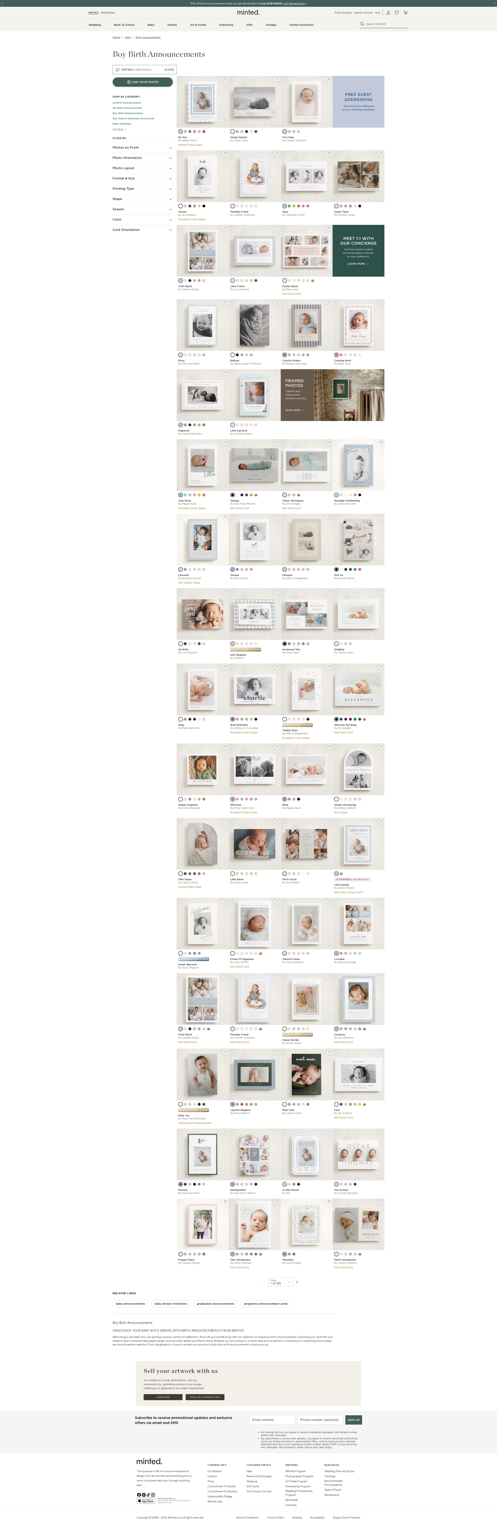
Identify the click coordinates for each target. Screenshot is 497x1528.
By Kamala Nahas (344, 578)
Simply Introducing (345, 804)
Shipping (252, 1481)
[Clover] (190, 131)
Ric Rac (182, 137)
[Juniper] (256, 1104)
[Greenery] (194, 206)
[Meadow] (345, 953)
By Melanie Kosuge (345, 962)
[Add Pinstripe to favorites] (329, 517)
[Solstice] (355, 569)
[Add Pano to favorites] (381, 1051)
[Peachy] (303, 1104)
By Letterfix (237, 658)
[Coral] (251, 495)
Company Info (217, 1464)
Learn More (163, 1397)
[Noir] (204, 206)
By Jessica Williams (345, 1262)
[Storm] (232, 1254)
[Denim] (345, 206)
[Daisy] (180, 799)
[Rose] (242, 131)
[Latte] (308, 569)
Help (249, 1471)
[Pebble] (298, 131)
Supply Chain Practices (346, 1517)
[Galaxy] (284, 643)
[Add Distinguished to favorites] (277, 1131)
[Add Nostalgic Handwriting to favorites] (381, 442)
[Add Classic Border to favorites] (329, 976)
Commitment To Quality (222, 1486)
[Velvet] (256, 1184)
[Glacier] (232, 873)
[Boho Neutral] (284, 873)
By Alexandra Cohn (293, 214)
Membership (331, 1495)
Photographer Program (299, 1476)
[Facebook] (139, 1494)
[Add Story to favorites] (225, 302)
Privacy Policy (275, 1517)
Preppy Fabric (186, 1259)
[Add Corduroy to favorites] (381, 976)
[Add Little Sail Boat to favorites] (277, 372)
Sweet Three (341, 211)
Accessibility (317, 1517)
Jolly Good (184, 500)
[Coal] (237, 355)
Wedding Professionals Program (299, 1493)
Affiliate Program (295, 1471)
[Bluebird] (232, 719)
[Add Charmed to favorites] (225, 517)
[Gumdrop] (185, 1104)
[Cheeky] (359, 569)
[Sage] (237, 131)
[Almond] (298, 953)
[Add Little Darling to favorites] (381, 821)
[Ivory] (308, 873)
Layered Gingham (240, 1110)
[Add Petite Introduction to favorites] (381, 1201)
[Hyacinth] (194, 355)
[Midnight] (256, 719)
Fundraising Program (297, 1486)
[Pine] (204, 1104)
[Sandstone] (289, 1028)
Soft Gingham (238, 654)
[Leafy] (308, 1104)
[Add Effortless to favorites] (277, 746)
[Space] (185, 643)
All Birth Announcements (127, 102)
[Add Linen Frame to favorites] (277, 228)
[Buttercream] (256, 206)
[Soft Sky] (284, 953)
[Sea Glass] (237, 425)
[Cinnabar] (204, 131)
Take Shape (185, 879)
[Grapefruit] (194, 799)
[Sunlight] (242, 643)
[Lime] (251, 206)
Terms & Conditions (247, 1517)
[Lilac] (199, 131)
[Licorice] (199, 1104)
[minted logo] (248, 12)
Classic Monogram (292, 500)
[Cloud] (336, 206)
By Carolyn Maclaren (294, 140)
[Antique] (350, 495)
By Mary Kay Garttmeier (192, 1118)
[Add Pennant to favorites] (225, 1131)
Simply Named (238, 137)
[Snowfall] (180, 1104)
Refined (234, 360)
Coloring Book (342, 360)
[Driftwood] (246, 425)
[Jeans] (256, 280)
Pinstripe (287, 575)
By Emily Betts (290, 652)
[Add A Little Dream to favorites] (329, 1131)
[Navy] (246, 131)
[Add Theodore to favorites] (329, 1201)
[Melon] (246, 799)
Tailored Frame (291, 959)
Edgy (181, 724)
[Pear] (345, 1028)
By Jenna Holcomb (345, 503)
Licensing (290, 1505)
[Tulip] (294, 131)
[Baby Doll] (308, 206)
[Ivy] (180, 1184)
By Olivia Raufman (292, 962)
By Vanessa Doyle (188, 289)
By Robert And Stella (294, 363)
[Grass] (199, 1254)
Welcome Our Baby (345, 724)
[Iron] (359, 206)
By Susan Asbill (239, 882)
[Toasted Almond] (204, 799)
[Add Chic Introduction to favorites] (277, 1201)
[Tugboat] (284, 206)
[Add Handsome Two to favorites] (329, 591)
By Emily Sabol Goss (242, 807)
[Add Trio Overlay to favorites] (381, 1131)
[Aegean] (341, 719)
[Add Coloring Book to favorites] (381, 302)
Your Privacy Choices (259, 1491)
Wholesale (291, 1500)
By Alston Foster (344, 887)
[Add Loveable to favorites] (381, 901)
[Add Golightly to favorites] (381, 591)
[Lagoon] (298, 719)
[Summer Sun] (251, 425)
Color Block (185, 286)
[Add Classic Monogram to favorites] (329, 442)
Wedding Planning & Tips (339, 1471)
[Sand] (355, 206)
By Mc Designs (342, 728)
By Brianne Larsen (344, 214)
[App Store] (146, 1502)
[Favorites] (397, 13)
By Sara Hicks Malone (242, 503)
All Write (183, 649)
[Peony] (185, 131)
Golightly (339, 649)
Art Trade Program (296, 1481)
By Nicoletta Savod (189, 578)
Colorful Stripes (291, 360)
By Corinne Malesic (241, 433)
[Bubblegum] (237, 719)
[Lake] (284, 355)
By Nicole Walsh (291, 1043)
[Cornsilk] (303, 953)
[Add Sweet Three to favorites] (381, 153)
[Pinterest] (143, 1494)
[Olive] (194, 873)
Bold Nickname (239, 724)
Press (211, 1481)
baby (128, 37)
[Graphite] (232, 1184)
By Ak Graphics (187, 214)
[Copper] (190, 873)
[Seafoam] (308, 643)
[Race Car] (289, 206)
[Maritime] (232, 425)
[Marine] (242, 495)
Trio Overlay (341, 1189)
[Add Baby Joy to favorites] (225, 1051)
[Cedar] (251, 1104)
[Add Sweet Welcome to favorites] (225, 901)
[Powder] (232, 280)
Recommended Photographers (333, 1482)
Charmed (183, 575)
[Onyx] (194, 1184)
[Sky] (232, 206)
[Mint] (303, 280)
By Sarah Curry (239, 140)
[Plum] (199, 643)
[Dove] (194, 280)
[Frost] (190, 1104)
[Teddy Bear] (298, 206)
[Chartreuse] (199, 495)
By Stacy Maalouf (188, 967)
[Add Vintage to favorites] (277, 442)
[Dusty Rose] (289, 873)
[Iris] (194, 569)
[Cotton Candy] (237, 206)
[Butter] (294, 280)
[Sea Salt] (180, 355)
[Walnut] (359, 719)
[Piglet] (246, 280)
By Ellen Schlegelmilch (295, 578)
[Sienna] (246, 495)
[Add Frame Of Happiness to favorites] (277, 901)
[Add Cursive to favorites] (225, 153)
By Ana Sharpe (291, 882)
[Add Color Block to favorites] (225, 228)
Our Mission (215, 1471)
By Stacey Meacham (190, 433)
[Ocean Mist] (345, 1254)
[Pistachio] (303, 1028)
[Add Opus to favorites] (329, 153)
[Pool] (185, 1254)
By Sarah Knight (291, 1262)
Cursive (182, 211)
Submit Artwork (363, 12)
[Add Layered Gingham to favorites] (277, 1051)
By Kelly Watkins (240, 1113)
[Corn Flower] (190, 355)
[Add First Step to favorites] (329, 79)
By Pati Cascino (239, 578)
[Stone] (308, 280)
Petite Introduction (345, 1259)
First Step (288, 137)
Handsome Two (291, 649)
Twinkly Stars (290, 730)
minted (93, 12)
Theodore (288, 1259)
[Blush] (185, 206)
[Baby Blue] (294, 1028)
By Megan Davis (187, 140)
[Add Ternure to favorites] (277, 517)
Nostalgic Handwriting (347, 500)
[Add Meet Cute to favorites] (329, 1051)
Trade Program (343, 12)
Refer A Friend (332, 1490)
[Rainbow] (336, 355)
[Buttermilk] (308, 1028)
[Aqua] (185, 495)
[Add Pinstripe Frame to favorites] (277, 153)
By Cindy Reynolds (189, 807)
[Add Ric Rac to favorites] (225, 79)
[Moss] (242, 280)
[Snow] (232, 131)
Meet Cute (288, 1110)
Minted (116, 37)
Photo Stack (289, 879)
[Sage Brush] (350, 569)
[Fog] (284, 131)
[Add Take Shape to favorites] (225, 821)
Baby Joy (183, 1115)
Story (181, 360)
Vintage (234, 500)
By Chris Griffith (239, 962)
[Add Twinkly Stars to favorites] (329, 666)
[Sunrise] (256, 425)
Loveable (339, 959)
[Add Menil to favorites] (329, 746)
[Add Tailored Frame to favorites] (329, 901)
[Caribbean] (289, 131)
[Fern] (246, 1254)
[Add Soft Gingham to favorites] (277, 591)
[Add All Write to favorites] (225, 591)
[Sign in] (388, 13)
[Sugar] (345, 495)
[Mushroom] (350, 1254)
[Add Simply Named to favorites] (277, 79)
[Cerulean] (289, 799)
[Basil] (355, 719)
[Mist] (242, 206)
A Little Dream (290, 1189)
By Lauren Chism (344, 652)
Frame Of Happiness (242, 959)
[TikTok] (148, 1494)
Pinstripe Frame (239, 211)
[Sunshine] (359, 355)
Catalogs (329, 1476)
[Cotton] (180, 953)
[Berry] (204, 355)
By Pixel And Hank (189, 363)
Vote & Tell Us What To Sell (205, 1397)
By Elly (286, 1193)
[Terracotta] (237, 1254)
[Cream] (185, 280)
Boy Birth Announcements (128, 113)
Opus (285, 211)
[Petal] (204, 280)
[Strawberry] (341, 953)
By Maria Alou (290, 289)
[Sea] (284, 1184)
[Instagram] (153, 1494)
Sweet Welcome (187, 964)
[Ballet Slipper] (180, 425)
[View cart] (405, 13)
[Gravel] (251, 1184)
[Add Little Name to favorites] (277, 821)
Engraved (183, 430)
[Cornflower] (289, 280)
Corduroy (339, 1034)
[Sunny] (199, 425)
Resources (331, 1464)
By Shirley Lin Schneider (244, 728)
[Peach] (242, 569)
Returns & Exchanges (259, 1476)
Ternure (234, 575)
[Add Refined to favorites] (277, 302)
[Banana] (246, 206)
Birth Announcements (148, 37)
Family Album (290, 286)
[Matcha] (308, 953)
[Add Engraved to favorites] (225, 372)
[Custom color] (312, 280)
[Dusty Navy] (190, 206)
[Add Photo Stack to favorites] (329, 821)
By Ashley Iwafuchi (345, 807)
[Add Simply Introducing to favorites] (381, 746)
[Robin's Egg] (336, 873)
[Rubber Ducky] (294, 206)
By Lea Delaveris (239, 289)
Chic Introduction (240, 1259)
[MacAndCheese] (251, 280)
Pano (337, 1110)
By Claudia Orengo (189, 1262)
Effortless (235, 804)
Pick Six (338, 575)
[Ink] (190, 425)
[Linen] (256, 643)
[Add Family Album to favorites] (329, 228)
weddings (108, 12)
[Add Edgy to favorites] (225, 666)
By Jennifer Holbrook (242, 214)
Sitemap (297, 1517)
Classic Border (290, 1040)
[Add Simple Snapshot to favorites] (225, 746)
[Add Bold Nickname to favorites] (277, 666)
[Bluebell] (180, 131)
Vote (377, 12)
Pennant (183, 1189)
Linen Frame (237, 286)
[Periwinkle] (298, 280)
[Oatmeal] (355, 1028)
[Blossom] (242, 953)
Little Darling (341, 884)
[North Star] (284, 719)
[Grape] (350, 719)
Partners (291, 1464)
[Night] (336, 719)
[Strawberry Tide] (242, 425)
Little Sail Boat (238, 430)
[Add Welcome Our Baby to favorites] (381, 666)
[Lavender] (199, 206)
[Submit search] (362, 24)
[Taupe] (251, 131)
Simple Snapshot (188, 804)
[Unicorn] (194, 1254)
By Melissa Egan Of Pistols (245, 363)
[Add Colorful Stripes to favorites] (329, 302)
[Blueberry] (350, 355)
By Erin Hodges (291, 503)
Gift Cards (253, 1486)
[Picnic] (242, 1104)
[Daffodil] (246, 1104)
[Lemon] (294, 355)
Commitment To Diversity (223, 1491)
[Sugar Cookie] (345, 355)
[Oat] (185, 799)
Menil (285, 804)
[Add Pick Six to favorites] (381, 517)
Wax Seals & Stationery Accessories (133, 118)
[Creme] (199, 355)
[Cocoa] (359, 495)
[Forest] (256, 131)
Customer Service (259, 1464)
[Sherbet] (341, 355)
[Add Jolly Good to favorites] (225, 442)
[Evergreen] (190, 719)
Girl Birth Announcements (127, 108)
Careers (212, 1476)
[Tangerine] (204, 495)
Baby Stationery (122, 123)
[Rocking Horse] (303, 206)
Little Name (236, 879)
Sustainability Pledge (220, 1496)
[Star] (303, 719)
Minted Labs (215, 1501)
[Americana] (204, 1254)
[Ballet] (190, 643)
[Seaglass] (190, 799)
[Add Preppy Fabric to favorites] (225, 1201)
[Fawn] (194, 131)
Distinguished (238, 1189)
